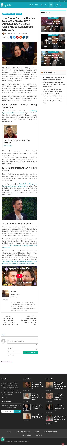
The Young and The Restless (9, 13)
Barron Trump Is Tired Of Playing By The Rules (37, 406)
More (56, 5)
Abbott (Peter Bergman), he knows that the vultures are (19, 185)
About (37, 432)
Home (31, 5)
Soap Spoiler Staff (50, 432)
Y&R (51, 5)
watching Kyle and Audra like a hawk (19, 112)
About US (3, 1)
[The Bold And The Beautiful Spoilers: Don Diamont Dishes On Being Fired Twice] (27, 385)
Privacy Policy (27, 435)
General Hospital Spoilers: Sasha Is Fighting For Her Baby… (53, 23)
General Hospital (53, 17)
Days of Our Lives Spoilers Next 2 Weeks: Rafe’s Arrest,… (53, 40)
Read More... (4, 397)
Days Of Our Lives (53, 34)
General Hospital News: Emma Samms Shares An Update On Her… (53, 57)
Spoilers (18, 13)
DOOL (36, 5)
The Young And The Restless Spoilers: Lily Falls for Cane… (37, 416)
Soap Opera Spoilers (23, 432)
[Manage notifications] (63, 444)
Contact (39, 435)
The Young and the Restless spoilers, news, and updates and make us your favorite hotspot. (19, 262)
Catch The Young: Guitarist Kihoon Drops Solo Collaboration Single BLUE (53, 101)
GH (41, 5)
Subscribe (17, 411)
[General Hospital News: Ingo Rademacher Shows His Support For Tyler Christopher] (49, 385)
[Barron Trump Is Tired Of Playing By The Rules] (27, 407)
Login (3, 335)
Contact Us (10, 1)
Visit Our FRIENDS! (49, 72)
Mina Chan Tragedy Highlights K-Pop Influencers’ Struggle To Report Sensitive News (54, 84)
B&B (46, 5)
